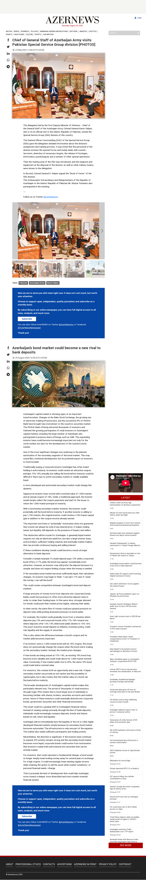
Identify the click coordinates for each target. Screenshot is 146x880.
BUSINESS (25, 31)
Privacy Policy (108, 864)
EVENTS (9, 34)
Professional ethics (28, 864)
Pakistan (23, 283)
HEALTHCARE (19, 34)
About (9, 864)
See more (125, 845)
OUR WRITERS (48, 34)
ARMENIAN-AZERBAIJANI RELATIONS (54, 31)
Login (139, 18)
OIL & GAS (34, 31)
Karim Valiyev (53, 283)
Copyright (125, 864)
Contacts (49, 864)
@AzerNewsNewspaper (29, 327)
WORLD (16, 31)
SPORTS (38, 34)
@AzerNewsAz (50, 197)
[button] (8, 40)
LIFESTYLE (93, 31)
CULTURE (29, 34)
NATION (9, 31)
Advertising (64, 864)
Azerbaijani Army (37, 283)
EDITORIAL (74, 31)
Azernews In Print (85, 864)
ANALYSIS (83, 31)
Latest (125, 497)
